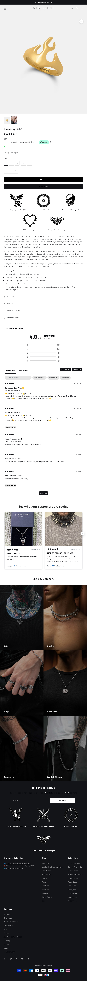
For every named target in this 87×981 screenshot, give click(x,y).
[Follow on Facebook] (5, 959)
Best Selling (46, 874)
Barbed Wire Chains (75, 867)
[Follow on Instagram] (11, 959)
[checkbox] (65, 378)
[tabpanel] (43, 436)
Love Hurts (72, 885)
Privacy (6, 944)
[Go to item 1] (7, 120)
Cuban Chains (73, 871)
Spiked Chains (73, 878)
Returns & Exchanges (11, 921)
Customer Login (9, 952)
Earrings (45, 893)
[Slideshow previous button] (4, 533)
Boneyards (72, 889)
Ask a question (65, 369)
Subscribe (62, 800)
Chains (44, 878)
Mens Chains (72, 901)
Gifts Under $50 (74, 863)
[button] (43, 345)
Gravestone (72, 893)
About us (7, 914)
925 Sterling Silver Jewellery (52, 867)
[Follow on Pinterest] (16, 959)
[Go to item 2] (14, 120)
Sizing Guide (8, 925)
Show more (43, 493)
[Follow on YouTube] (22, 959)
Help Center (8, 918)
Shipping (7, 940)
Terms (6, 948)
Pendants (45, 885)
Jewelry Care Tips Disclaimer (14, 937)
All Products (46, 863)
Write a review (77, 369)
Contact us (7, 933)
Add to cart (43, 179)
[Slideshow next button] (82, 533)
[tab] (22, 371)
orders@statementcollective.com (18, 863)
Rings (44, 882)
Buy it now (43, 186)
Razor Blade (72, 882)
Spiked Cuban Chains (75, 874)
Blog (5, 929)
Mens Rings (72, 897)
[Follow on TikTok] (28, 959)
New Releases (47, 871)
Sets (43, 901)
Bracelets (45, 889)
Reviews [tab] (10, 370)
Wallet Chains (47, 897)
